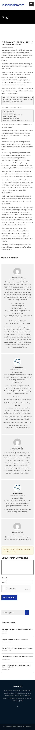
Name (4, 578)
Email (3, 582)
